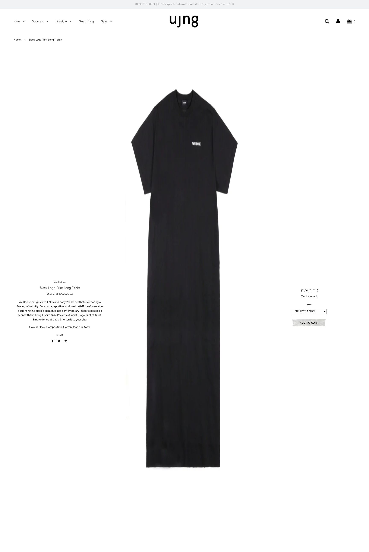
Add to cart (309, 322)
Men (17, 21)
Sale (104, 21)
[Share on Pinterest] (66, 341)
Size (309, 304)
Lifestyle (62, 21)
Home (17, 39)
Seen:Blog (86, 21)
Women (38, 21)
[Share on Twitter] (59, 341)
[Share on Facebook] (53, 341)
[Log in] (338, 21)
